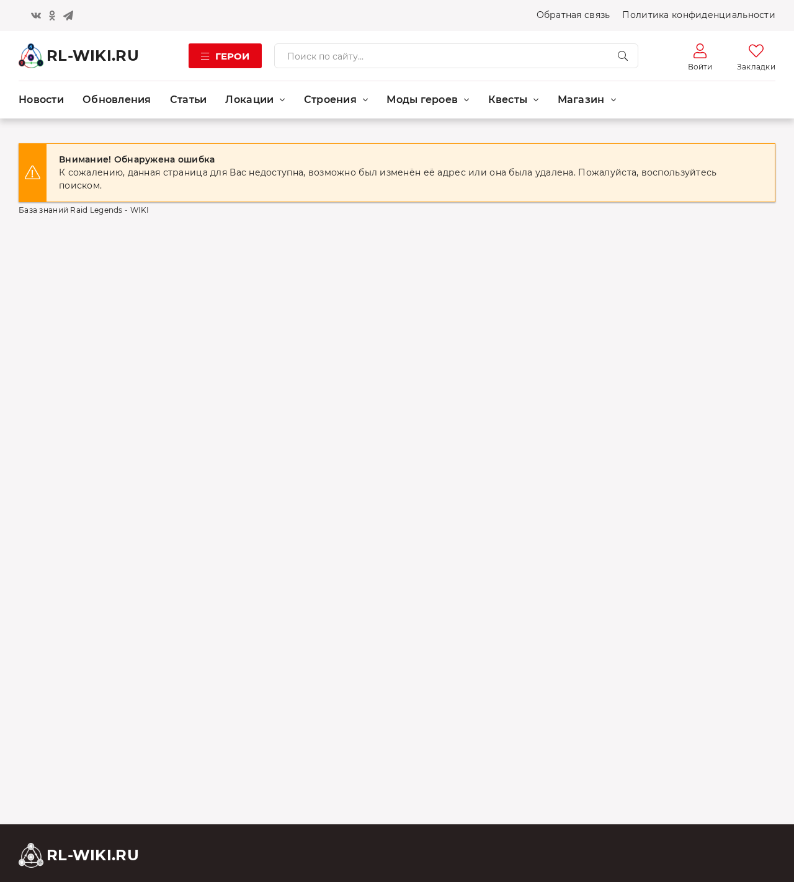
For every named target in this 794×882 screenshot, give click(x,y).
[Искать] (622, 55)
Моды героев (422, 99)
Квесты (508, 99)
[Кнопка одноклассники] (52, 15)
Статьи (188, 99)
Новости (41, 99)
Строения (330, 99)
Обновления (117, 99)
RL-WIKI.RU (93, 56)
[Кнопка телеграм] (68, 15)
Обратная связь (573, 14)
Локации (249, 99)
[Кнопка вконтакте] (36, 15)
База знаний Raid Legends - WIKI (84, 210)
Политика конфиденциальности (698, 14)
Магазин (581, 99)
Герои (232, 56)
